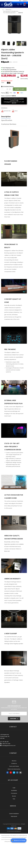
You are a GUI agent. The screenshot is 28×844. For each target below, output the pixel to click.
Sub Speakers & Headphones (10, 11)
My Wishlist (14, 790)
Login (14, 787)
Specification (6, 120)
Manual (16, 110)
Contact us (14, 763)
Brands (14, 796)
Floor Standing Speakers (9, 12)
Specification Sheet (7, 110)
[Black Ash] (8, 83)
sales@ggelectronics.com (11, 102)
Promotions (14, 793)
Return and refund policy (14, 769)
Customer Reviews (8, 124)
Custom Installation (14, 813)
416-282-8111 (5, 741)
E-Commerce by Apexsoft (14, 831)
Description (6, 116)
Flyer (14, 799)
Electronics (8, 9)
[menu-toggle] (2, 5)
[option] (14, 24)
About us (14, 760)
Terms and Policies (14, 766)
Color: (2, 82)
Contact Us (13, 100)
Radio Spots (14, 816)
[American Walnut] (9, 83)
